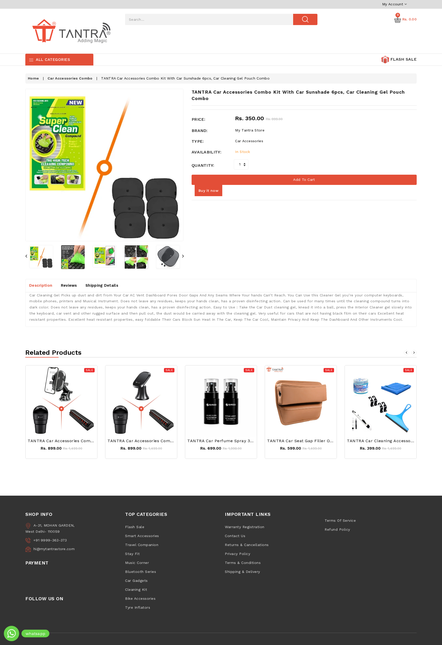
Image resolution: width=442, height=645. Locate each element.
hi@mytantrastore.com (54, 549)
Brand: (200, 130)
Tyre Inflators (137, 607)
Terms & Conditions (243, 563)
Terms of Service (340, 520)
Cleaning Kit (136, 589)
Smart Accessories (142, 536)
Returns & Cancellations (247, 545)
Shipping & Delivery (242, 572)
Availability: (206, 152)
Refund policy (337, 529)
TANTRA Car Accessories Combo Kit (65, 440)
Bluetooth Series (140, 572)
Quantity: (203, 165)
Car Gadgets (136, 581)
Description (40, 285)
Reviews (69, 285)
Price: (198, 119)
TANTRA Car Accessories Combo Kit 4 (146, 440)
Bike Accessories (140, 598)
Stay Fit (132, 554)
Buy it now (208, 190)
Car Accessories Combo (70, 78)
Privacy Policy (237, 554)
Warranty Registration (244, 527)
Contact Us (235, 536)
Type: (198, 141)
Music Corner (137, 563)
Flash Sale (134, 527)
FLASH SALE (403, 59)
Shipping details (101, 285)
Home (33, 78)
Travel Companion (141, 545)
